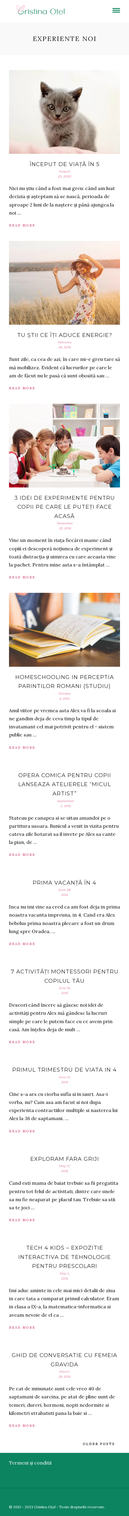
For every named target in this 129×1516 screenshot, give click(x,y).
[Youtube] (107, 1497)
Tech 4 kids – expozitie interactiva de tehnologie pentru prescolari (64, 1257)
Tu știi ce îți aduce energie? (64, 335)
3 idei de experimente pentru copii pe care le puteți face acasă (64, 507)
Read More (22, 225)
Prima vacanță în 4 (64, 882)
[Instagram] (125, 1497)
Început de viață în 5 (65, 164)
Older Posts (99, 1444)
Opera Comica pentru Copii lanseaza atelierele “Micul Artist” (64, 784)
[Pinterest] (116, 1497)
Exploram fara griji (64, 1159)
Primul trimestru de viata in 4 (64, 1070)
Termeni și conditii (30, 1463)
